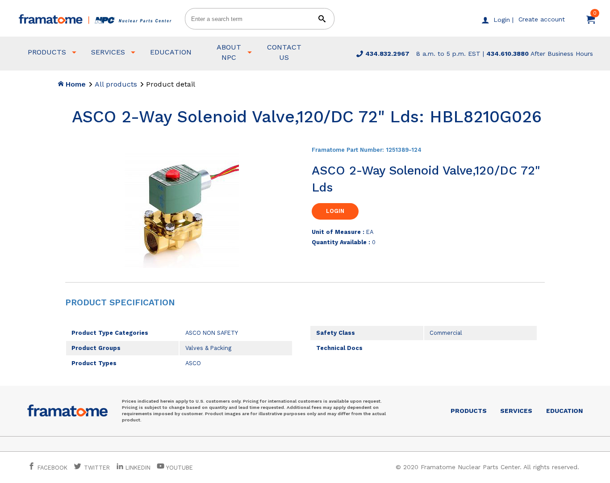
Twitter (96, 467)
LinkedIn (137, 467)
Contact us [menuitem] (284, 52)
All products (116, 84)
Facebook (51, 467)
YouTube (179, 467)
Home (74, 84)
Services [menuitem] (108, 52)
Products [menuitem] (47, 52)
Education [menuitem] (171, 52)
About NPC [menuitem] (229, 52)
